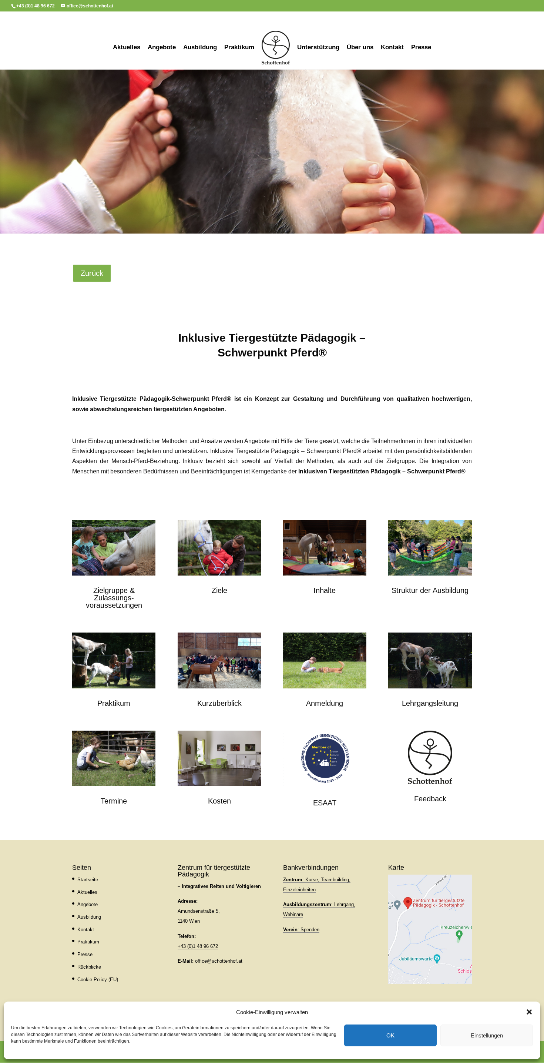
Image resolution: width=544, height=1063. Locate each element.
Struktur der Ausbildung (430, 590)
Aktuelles (126, 48)
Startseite (87, 879)
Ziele (219, 590)
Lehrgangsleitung (430, 703)
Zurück (92, 273)
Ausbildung (200, 48)
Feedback (430, 799)
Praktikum (239, 48)
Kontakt (392, 48)
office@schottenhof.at (218, 961)
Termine (114, 801)
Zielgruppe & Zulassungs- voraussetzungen (114, 597)
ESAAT (324, 803)
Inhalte (324, 590)
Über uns (360, 48)
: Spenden (301, 929)
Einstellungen (487, 1035)
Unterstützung (318, 48)
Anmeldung (324, 703)
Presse (421, 48)
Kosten (219, 801)
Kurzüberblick (219, 703)
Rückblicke (89, 967)
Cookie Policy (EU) (97, 979)
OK (390, 1035)
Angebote (162, 48)
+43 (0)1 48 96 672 (198, 946)
